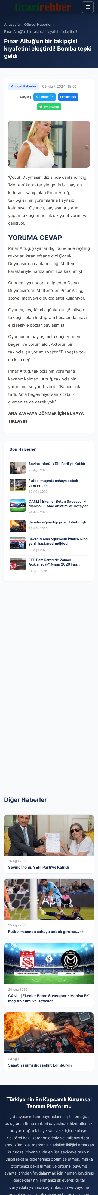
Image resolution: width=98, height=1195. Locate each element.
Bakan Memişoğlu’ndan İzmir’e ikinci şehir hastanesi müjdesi (58, 541)
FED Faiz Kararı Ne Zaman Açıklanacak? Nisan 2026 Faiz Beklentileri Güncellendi (53, 564)
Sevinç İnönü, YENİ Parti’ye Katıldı (57, 464)
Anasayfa (12, 24)
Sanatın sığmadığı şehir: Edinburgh (57, 522)
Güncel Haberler (38, 24)
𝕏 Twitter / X (45, 97)
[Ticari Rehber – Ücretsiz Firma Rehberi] (43, 7)
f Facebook (68, 97)
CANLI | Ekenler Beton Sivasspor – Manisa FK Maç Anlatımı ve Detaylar (58, 503)
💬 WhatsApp (49, 107)
